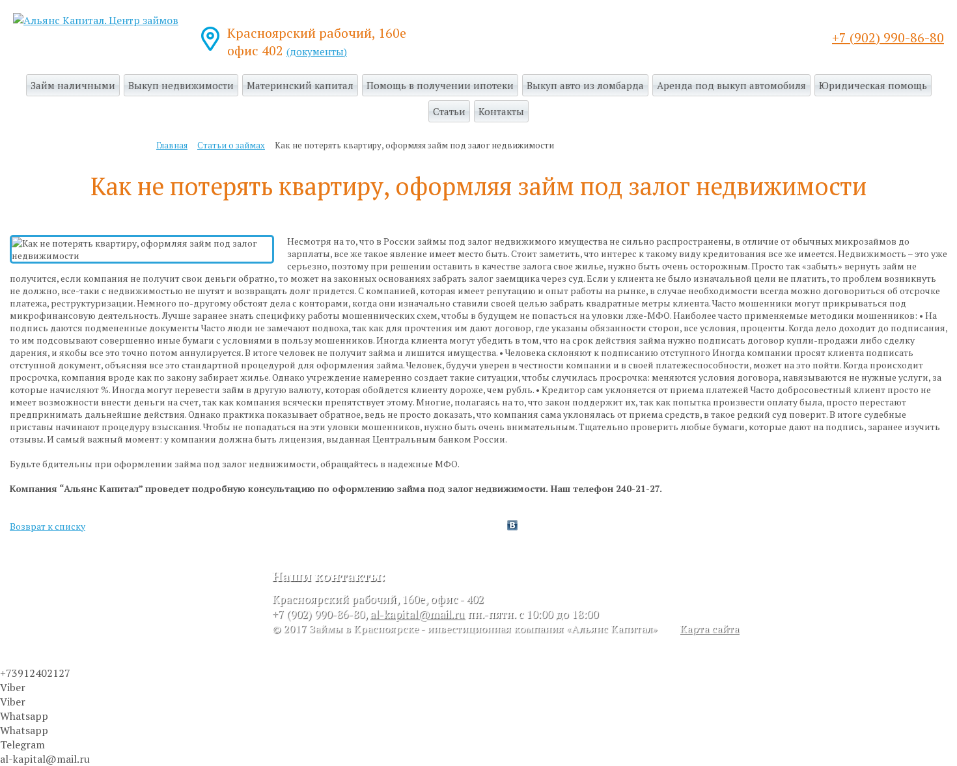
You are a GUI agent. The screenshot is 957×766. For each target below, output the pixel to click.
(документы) (316, 51)
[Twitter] (499, 525)
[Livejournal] (525, 525)
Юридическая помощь (873, 85)
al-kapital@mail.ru (417, 614)
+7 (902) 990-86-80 (888, 37)
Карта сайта (709, 629)
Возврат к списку (47, 526)
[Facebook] (486, 525)
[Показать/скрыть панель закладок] (471, 525)
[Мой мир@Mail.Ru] (538, 525)
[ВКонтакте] (512, 525)
